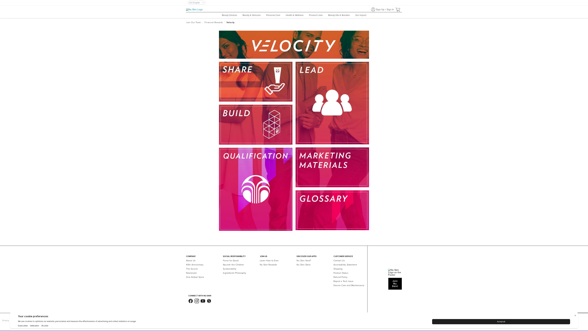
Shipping (338, 269)
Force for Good (230, 260)
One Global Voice (195, 277)
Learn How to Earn (269, 260)
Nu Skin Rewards (268, 264)
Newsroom (191, 273)
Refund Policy (341, 277)
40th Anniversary (195, 264)
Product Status (341, 273)
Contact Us (339, 260)
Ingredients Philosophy (234, 273)
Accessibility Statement (345, 264)
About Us (191, 260)
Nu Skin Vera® (304, 260)
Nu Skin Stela (303, 264)
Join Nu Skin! (395, 284)
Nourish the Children (233, 264)
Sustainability (229, 269)
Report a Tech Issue (343, 281)
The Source (192, 269)
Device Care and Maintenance (349, 285)
